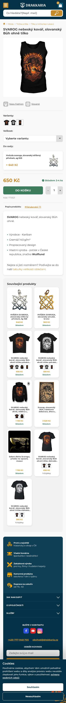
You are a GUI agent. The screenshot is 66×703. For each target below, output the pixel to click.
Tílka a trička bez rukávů (42, 24)
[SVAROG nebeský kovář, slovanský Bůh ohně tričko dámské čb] (49, 465)
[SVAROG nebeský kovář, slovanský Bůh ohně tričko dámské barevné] (44, 465)
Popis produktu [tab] (13, 206)
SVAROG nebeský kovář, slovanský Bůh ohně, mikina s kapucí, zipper (19, 410)
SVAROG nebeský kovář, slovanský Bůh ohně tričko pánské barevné (19, 361)
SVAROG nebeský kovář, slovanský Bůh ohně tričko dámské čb (19, 509)
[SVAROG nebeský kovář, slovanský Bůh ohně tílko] (20, 122)
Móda (10, 24)
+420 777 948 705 (18, 639)
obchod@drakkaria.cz (45, 639)
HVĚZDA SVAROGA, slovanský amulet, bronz (46, 317)
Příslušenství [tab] (33, 206)
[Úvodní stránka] (4, 24)
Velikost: (8, 131)
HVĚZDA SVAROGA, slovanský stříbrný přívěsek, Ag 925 (19, 317)
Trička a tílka (22, 24)
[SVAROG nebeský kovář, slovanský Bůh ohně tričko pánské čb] (13, 122)
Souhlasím (33, 687)
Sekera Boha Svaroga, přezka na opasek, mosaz (19, 459)
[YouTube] (33, 631)
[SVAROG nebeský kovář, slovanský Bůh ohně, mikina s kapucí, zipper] (22, 367)
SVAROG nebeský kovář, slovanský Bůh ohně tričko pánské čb (46, 361)
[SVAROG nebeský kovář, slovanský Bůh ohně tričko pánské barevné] (6, 122)
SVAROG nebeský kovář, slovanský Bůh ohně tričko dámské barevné (46, 460)
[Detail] (53, 160)
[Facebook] (26, 631)
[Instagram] (40, 631)
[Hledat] (56, 13)
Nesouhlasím (33, 696)
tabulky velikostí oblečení (29, 269)
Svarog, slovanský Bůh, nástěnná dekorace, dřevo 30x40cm (46, 410)
